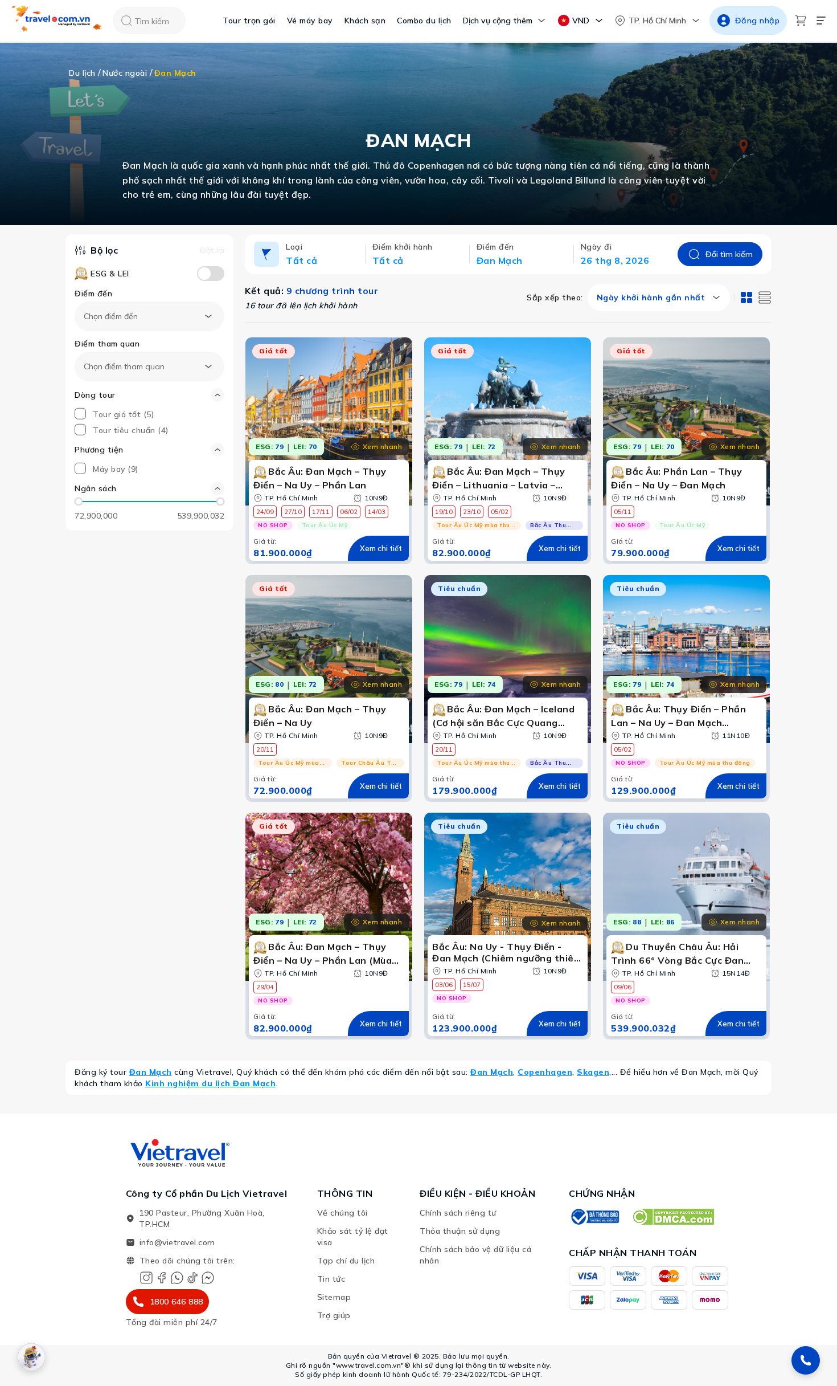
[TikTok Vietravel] (192, 1278)
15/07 (472, 985)
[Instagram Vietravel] (146, 1278)
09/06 (622, 987)
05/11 (622, 512)
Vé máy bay (310, 20)
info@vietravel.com (177, 1242)
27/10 (293, 512)
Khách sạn (365, 20)
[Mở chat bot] (31, 1357)
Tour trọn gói (249, 20)
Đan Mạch (150, 1072)
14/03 (376, 512)
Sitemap (334, 1297)
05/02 (499, 512)
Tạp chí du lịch (346, 1260)
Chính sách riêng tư (458, 1213)
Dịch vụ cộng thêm (497, 20)
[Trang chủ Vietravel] (57, 20)
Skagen (593, 1072)
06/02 (349, 512)
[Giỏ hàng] (800, 20)
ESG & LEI (110, 273)
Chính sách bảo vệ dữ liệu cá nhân (475, 1255)
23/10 (472, 512)
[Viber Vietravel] (177, 1278)
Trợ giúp (334, 1315)
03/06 (444, 985)
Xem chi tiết (381, 548)
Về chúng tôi (342, 1213)
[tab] (746, 297)
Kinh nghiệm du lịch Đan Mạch (210, 1083)
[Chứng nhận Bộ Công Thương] (594, 1216)
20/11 (265, 749)
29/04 (265, 987)
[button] (149, 488)
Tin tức (331, 1279)
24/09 (265, 512)
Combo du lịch (424, 20)
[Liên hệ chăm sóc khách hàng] (805, 1360)
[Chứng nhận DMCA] (672, 1216)
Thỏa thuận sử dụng (460, 1231)
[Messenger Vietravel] (208, 1278)
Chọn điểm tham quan (124, 366)
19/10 (444, 512)
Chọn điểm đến (111, 316)
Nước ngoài (124, 73)
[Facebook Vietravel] (162, 1278)
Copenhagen (545, 1072)
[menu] (821, 20)
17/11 (321, 512)
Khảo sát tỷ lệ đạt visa (352, 1237)
